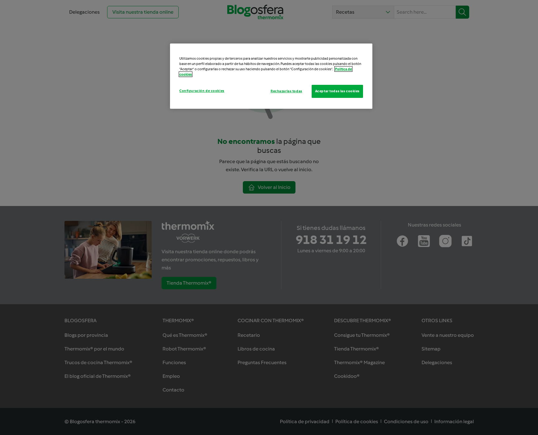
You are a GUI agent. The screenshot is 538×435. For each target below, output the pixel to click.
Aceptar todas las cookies (337, 91)
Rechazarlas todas (286, 91)
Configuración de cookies (201, 91)
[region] (271, 76)
